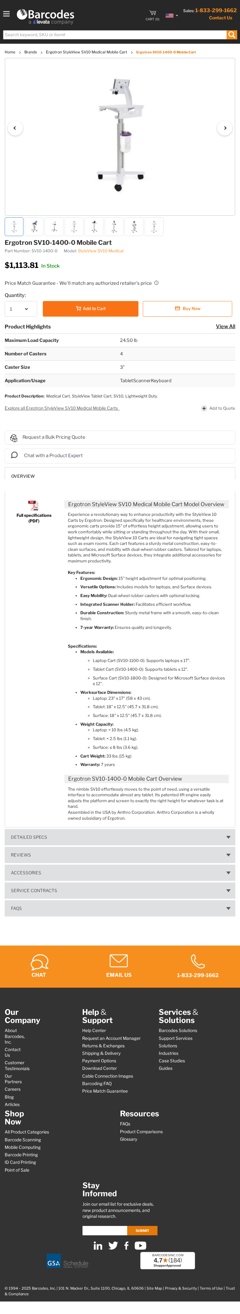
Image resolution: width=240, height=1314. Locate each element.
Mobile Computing (23, 1147)
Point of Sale (17, 1170)
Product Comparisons (141, 1131)
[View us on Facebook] (126, 1248)
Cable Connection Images (107, 1076)
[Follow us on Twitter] (113, 1248)
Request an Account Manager (111, 1038)
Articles (12, 1104)
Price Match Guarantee (105, 1091)
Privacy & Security (181, 1288)
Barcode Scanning (23, 1139)
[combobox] (120, 34)
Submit (142, 1230)
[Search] (232, 34)
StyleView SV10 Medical (100, 250)
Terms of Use (211, 1288)
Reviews (21, 854)
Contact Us (220, 17)
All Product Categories (27, 1131)
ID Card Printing (20, 1162)
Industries (168, 1053)
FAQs (16, 908)
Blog (9, 1096)
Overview (23, 476)
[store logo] (45, 17)
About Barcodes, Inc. (15, 1036)
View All (225, 326)
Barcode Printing (21, 1154)
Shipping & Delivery (101, 1053)
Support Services (175, 1038)
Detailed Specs (29, 837)
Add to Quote (222, 408)
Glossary (128, 1139)
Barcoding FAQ (97, 1083)
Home (10, 52)
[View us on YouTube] (140, 1248)
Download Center (99, 1068)
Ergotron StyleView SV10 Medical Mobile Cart (87, 52)
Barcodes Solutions (178, 1030)
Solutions (168, 1045)
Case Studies (172, 1060)
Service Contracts (34, 890)
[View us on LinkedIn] (98, 1248)
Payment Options (99, 1060)
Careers (13, 1089)
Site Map (154, 1288)
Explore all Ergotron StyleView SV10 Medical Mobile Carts (62, 408)
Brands (31, 52)
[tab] (120, 473)
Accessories (26, 872)
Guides (165, 1068)
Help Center (94, 1030)
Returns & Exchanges (103, 1045)
